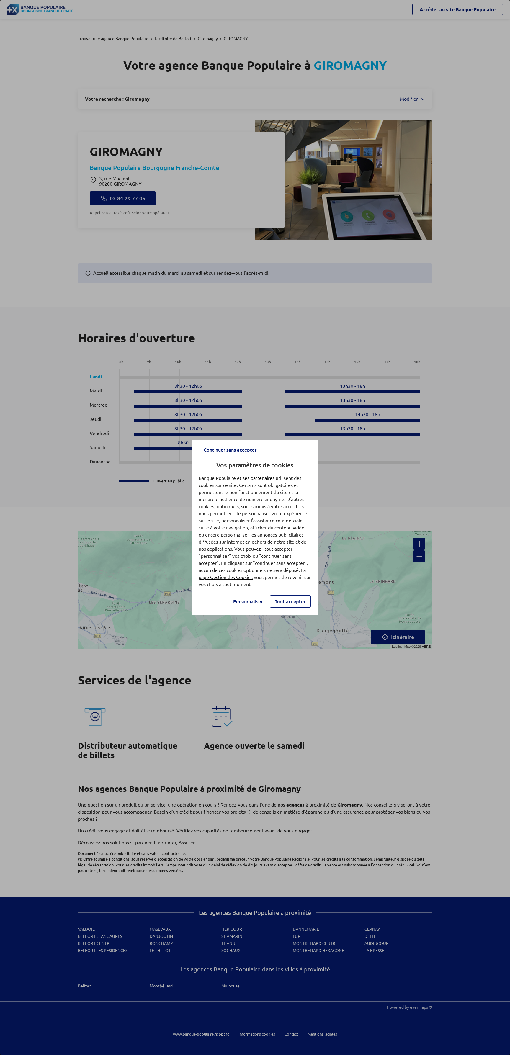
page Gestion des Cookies (226, 577)
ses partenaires (258, 478)
